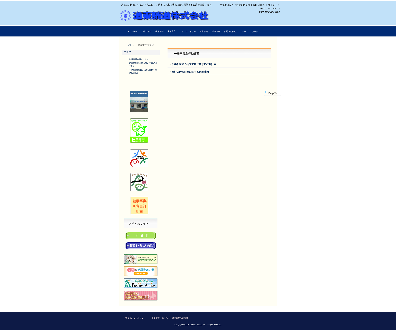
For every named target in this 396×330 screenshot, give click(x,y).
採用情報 (216, 31)
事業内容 (172, 31)
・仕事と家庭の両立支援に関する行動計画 (192, 64)
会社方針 (147, 31)
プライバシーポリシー (135, 318)
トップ (128, 45)
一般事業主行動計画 (159, 318)
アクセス (244, 31)
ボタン (139, 176)
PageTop (273, 93)
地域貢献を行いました (139, 59)
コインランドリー (188, 31)
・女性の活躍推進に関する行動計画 (189, 71)
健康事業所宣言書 (180, 318)
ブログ (255, 31)
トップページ (133, 31)
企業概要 (159, 31)
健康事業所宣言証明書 (139, 206)
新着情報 (204, 31)
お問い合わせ (230, 31)
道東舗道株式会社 (143, 19)
